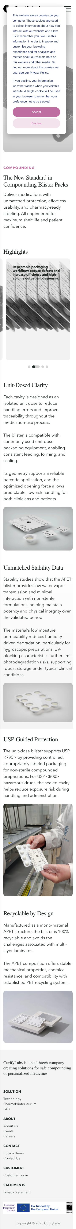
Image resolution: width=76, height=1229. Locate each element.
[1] (29, 366)
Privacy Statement (17, 1192)
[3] (42, 366)
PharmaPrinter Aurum (20, 1104)
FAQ (6, 1109)
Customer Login (15, 1175)
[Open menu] (67, 9)
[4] (47, 366)
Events (8, 1131)
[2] (36, 366)
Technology (12, 1099)
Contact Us (11, 1158)
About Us (10, 1126)
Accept (36, 112)
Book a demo (13, 1153)
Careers (9, 1136)
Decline (36, 123)
